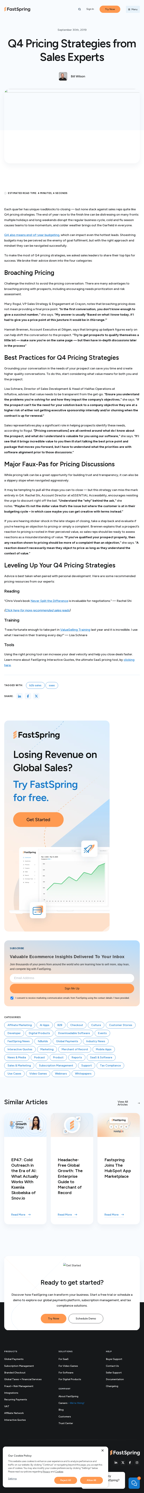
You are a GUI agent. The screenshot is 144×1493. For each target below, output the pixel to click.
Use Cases (14, 1073)
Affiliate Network (14, 1413)
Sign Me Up (72, 988)
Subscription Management (56, 1065)
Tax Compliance (110, 1065)
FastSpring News (19, 1041)
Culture (96, 1025)
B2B (59, 1025)
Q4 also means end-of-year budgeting (31, 235)
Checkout (76, 1025)
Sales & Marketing (19, 1065)
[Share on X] (36, 696)
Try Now (53, 1318)
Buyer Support (114, 1359)
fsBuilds (43, 1041)
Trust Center (69, 1423)
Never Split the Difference (49, 601)
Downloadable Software (74, 1033)
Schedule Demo (86, 1318)
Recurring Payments (15, 1399)
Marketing (47, 1049)
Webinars (61, 1073)
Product (58, 1057)
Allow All (91, 1480)
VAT (6, 1406)
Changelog (116, 1386)
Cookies (59, 1471)
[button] (79, 9)
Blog (61, 1409)
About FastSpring (68, 1396)
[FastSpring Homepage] (125, 1453)
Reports (77, 1057)
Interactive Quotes (20, 1049)
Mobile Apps (104, 1049)
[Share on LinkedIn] (19, 696)
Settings (12, 1478)
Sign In (90, 9)
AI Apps (44, 1025)
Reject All (65, 1480)
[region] (55, 1467)
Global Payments (67, 1041)
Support (86, 1065)
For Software (65, 1372)
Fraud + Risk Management (18, 1386)
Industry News (95, 1041)
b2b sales (35, 685)
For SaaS (63, 1359)
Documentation (119, 1379)
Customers (64, 1416)
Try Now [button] (110, 9)
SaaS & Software (101, 1057)
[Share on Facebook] (28, 696)
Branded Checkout (14, 1372)
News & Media (17, 1057)
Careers (71, 1403)
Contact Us (112, 1365)
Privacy (46, 1471)
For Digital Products (69, 1379)
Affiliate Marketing (20, 1025)
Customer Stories (120, 1025)
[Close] (102, 1450)
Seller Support (117, 1373)
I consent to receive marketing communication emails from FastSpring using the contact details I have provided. (72, 998)
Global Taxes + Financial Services (23, 1379)
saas (52, 685)
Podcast (39, 1057)
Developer (14, 1033)
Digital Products (39, 1033)
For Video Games (68, 1365)
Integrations (11, 1392)
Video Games (38, 1073)
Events (102, 1033)
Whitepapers (83, 1073)
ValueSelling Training (75, 630)
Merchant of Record (75, 1049)
